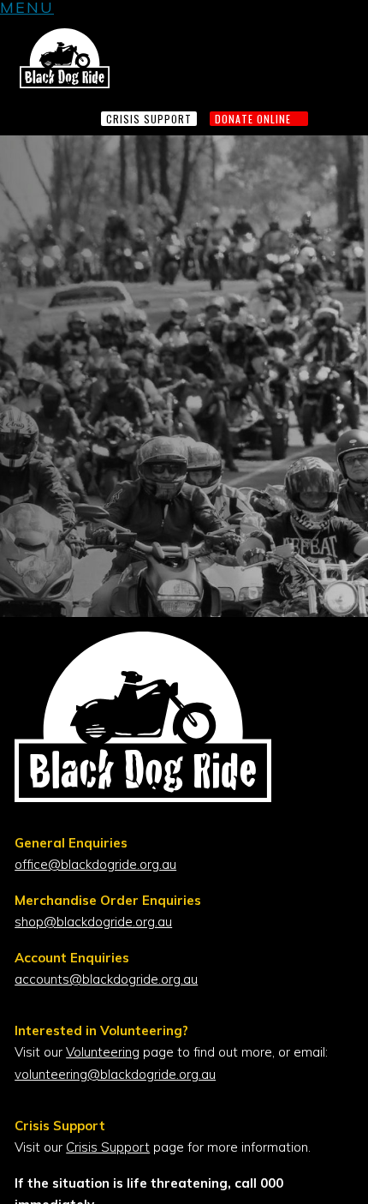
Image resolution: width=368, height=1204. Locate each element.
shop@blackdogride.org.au (93, 921)
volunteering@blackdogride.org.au (115, 1074)
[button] (27, 9)
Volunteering (102, 1052)
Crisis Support (108, 1147)
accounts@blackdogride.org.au (106, 979)
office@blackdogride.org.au (95, 864)
